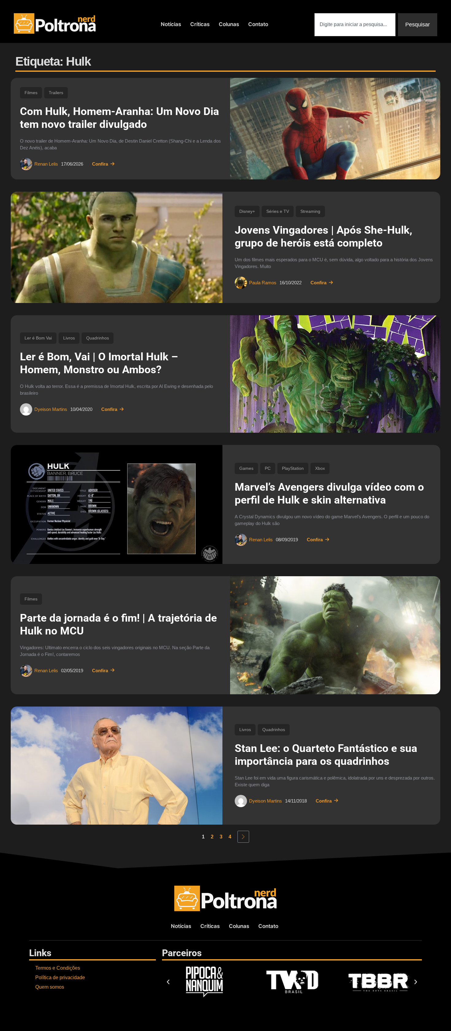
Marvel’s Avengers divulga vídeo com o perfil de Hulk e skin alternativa (329, 493)
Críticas (200, 24)
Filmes (31, 92)
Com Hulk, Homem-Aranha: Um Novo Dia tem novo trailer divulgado (119, 118)
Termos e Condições (57, 968)
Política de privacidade (60, 977)
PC (268, 468)
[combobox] (354, 24)
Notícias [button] (171, 24)
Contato (258, 24)
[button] (168, 982)
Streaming (310, 211)
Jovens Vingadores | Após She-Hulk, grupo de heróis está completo (323, 236)
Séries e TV (277, 211)
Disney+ (247, 211)
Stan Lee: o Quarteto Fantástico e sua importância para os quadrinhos (326, 755)
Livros (69, 337)
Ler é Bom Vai (38, 337)
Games (246, 468)
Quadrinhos (97, 337)
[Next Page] (243, 837)
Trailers (56, 92)
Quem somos (49, 987)
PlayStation (293, 468)
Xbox (320, 468)
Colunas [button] (229, 24)
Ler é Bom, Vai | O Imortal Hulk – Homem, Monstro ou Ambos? (99, 363)
